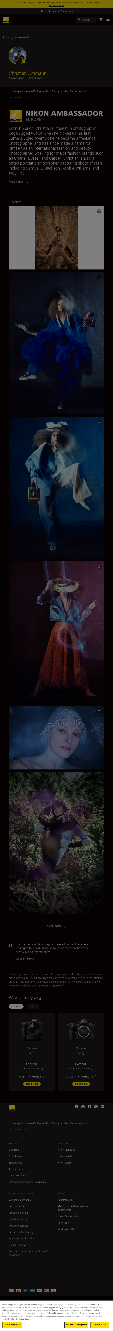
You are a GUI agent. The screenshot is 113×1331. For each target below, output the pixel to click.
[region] (56, 1315)
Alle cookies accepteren (76, 1324)
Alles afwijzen (99, 1324)
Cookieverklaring (23, 1319)
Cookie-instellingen (12, 1324)
